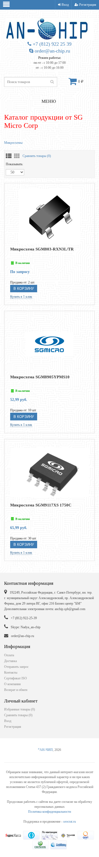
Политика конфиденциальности (49, 812)
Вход (65, 5)
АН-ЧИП (45, 750)
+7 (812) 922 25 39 (51, 44)
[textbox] (30, 82)
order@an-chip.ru (51, 51)
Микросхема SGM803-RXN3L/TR (42, 249)
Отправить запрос (16, 667)
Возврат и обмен (15, 690)
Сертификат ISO (15, 678)
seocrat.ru (69, 821)
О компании (12, 684)
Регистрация (87, 5)
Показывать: (14, 164)
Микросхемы (13, 143)
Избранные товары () (19, 709)
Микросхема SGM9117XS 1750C (41, 505)
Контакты (10, 672)
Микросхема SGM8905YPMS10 (40, 377)
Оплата (9, 655)
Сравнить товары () (37, 156)
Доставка (10, 661)
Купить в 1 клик (21, 297)
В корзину (23, 288)
